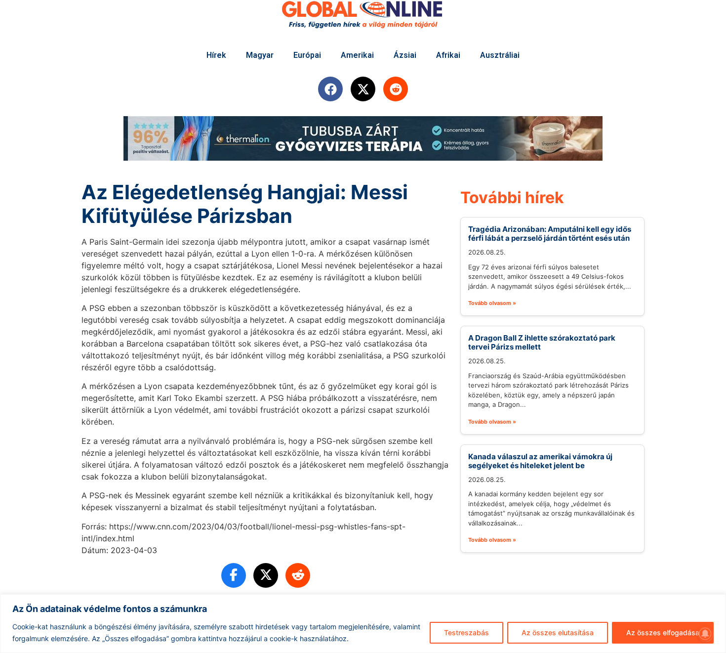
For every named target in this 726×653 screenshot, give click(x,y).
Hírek (216, 55)
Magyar (260, 55)
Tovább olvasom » (492, 303)
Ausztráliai (500, 55)
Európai (307, 55)
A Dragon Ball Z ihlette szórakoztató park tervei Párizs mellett (541, 342)
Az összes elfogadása (662, 632)
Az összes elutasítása (558, 632)
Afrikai (448, 55)
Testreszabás (466, 632)
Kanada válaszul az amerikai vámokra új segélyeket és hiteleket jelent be (540, 461)
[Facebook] (330, 89)
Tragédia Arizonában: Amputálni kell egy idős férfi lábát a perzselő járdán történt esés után (549, 233)
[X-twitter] (363, 89)
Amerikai (357, 55)
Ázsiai (405, 55)
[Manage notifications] (705, 634)
